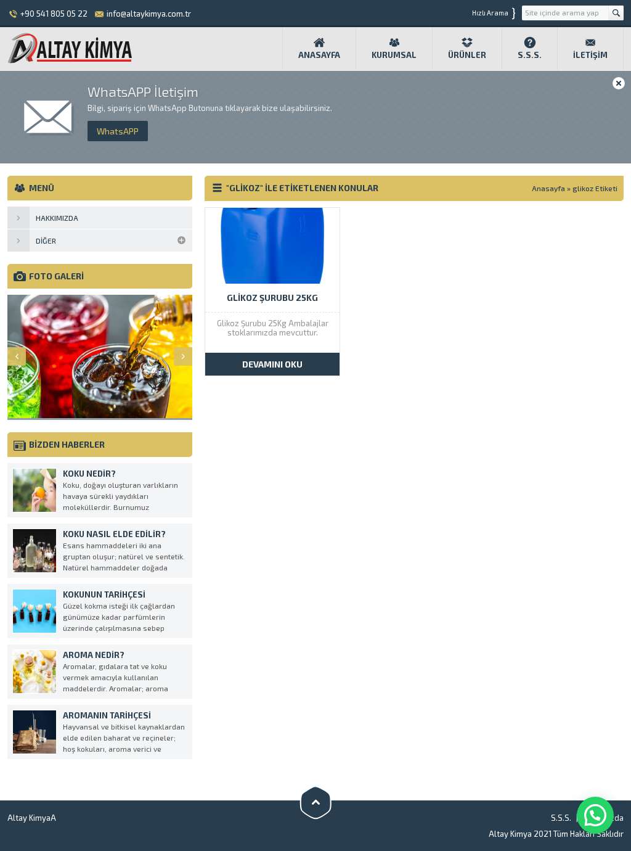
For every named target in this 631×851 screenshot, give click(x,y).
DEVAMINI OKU (272, 364)
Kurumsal (394, 55)
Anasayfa (319, 55)
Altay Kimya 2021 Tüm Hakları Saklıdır (556, 834)
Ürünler (467, 55)
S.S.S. (530, 55)
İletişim (590, 55)
